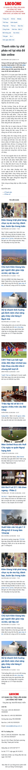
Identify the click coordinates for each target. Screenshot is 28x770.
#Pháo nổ (7, 194)
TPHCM (21, 539)
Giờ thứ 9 (4, 496)
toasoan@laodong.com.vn (14, 726)
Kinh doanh (14, 22)
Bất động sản (7, 33)
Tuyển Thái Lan (6, 375)
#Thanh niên (8, 192)
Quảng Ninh (4, 416)
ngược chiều (21, 416)
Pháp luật (5, 26)
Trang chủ (6, 19)
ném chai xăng (18, 327)
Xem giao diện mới (8, 40)
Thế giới (5, 36)
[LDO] (14, 210)
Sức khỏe (16, 33)
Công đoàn (6, 29)
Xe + (11, 36)
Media (19, 19)
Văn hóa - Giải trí (17, 29)
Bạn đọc (20, 26)
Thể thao (5, 22)
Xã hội (13, 19)
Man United (20, 457)
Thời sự (13, 26)
